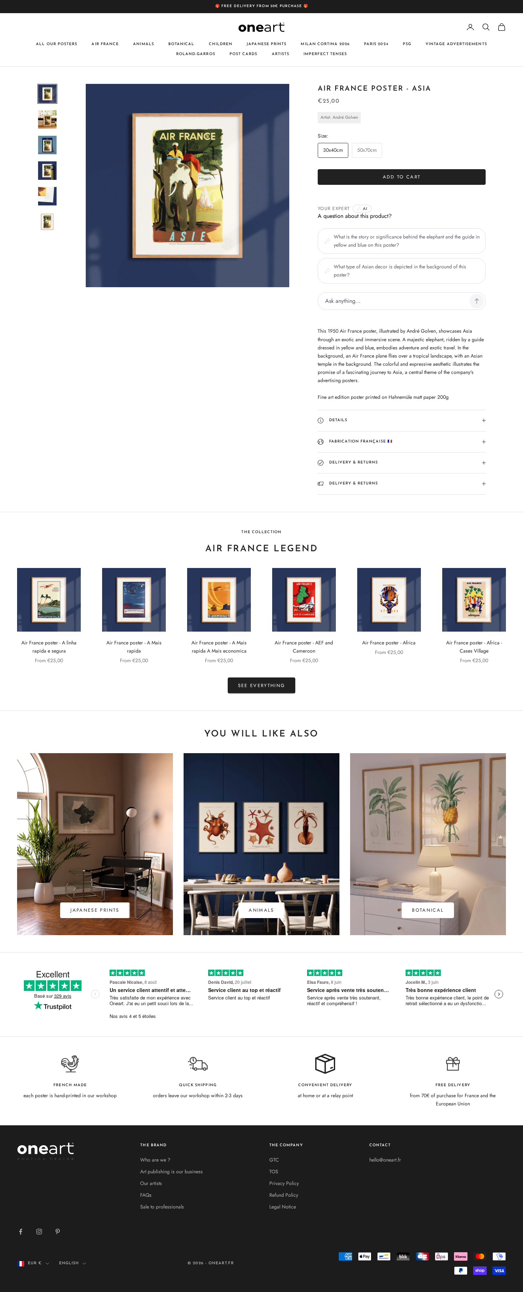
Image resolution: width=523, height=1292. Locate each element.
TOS (273, 1171)
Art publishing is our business (171, 1171)
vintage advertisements (456, 44)
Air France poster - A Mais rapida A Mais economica (219, 646)
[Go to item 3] (47, 145)
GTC (274, 1159)
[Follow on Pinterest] (57, 1231)
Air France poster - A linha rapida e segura (48, 646)
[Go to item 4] (47, 171)
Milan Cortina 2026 (325, 44)
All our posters (56, 44)
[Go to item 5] (47, 196)
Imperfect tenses (325, 54)
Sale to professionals (162, 1206)
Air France (105, 44)
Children (221, 44)
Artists (281, 54)
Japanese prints (266, 44)
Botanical (181, 44)
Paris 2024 (376, 44)
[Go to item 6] (47, 222)
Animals (143, 44)
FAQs (146, 1195)
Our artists (151, 1183)
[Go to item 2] (47, 119)
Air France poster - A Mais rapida (134, 646)
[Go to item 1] (47, 94)
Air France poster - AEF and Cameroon (304, 646)
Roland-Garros (195, 54)
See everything (261, 685)
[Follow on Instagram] (39, 1231)
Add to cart (402, 176)
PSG (407, 44)
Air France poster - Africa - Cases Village (474, 646)
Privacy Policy (284, 1183)
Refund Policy (283, 1195)
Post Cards (243, 54)
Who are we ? (155, 1159)
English (69, 1263)
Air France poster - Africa (389, 642)
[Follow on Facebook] (20, 1231)
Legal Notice (282, 1206)
